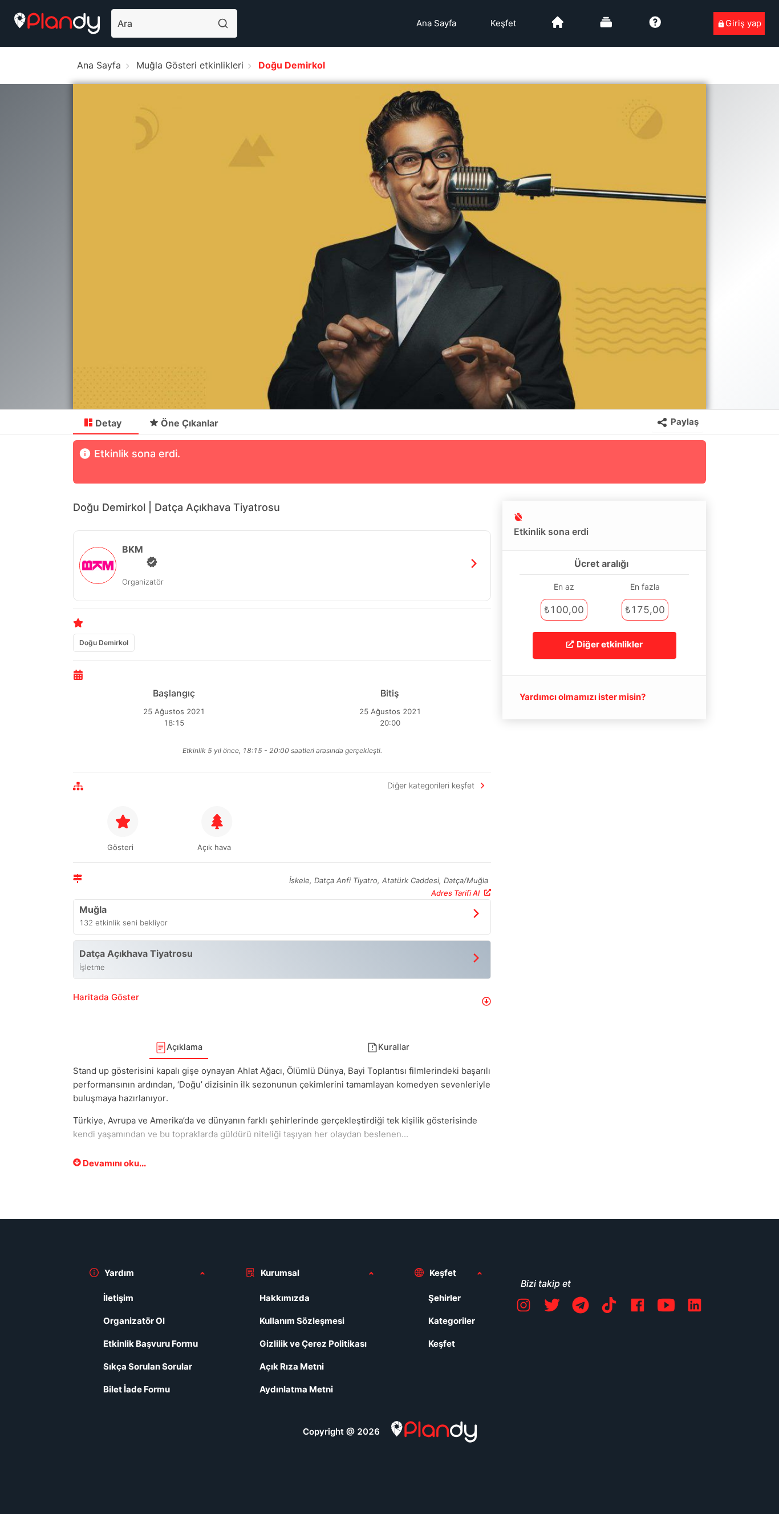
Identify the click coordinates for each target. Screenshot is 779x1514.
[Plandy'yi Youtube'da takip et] (666, 1307)
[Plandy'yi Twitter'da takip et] (552, 1307)
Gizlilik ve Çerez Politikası (313, 1343)
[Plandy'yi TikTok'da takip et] (609, 1307)
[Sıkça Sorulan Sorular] (655, 26)
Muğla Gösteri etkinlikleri (190, 65)
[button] (282, 1001)
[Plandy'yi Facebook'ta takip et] (637, 1307)
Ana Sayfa (436, 23)
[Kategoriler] (606, 26)
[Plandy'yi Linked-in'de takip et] (694, 1307)
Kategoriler (451, 1320)
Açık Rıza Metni (291, 1366)
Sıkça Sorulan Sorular (147, 1366)
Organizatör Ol (134, 1320)
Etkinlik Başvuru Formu (150, 1343)
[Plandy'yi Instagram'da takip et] (523, 1307)
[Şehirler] (557, 26)
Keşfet (503, 23)
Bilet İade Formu (136, 1389)
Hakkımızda (284, 1297)
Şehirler (444, 1297)
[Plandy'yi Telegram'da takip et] (580, 1307)
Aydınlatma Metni (296, 1389)
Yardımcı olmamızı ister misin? (583, 696)
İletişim (118, 1297)
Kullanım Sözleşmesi (301, 1320)
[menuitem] (436, 23)
